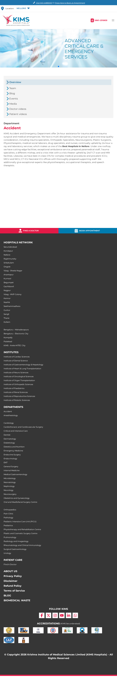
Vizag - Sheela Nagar (13, 270)
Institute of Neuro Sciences (16, 372)
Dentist (7, 435)
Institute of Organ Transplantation (19, 380)
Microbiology (10, 478)
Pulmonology (10, 537)
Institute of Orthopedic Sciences (18, 384)
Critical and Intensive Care (16, 431)
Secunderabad (10, 247)
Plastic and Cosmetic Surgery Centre (20, 533)
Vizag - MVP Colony (12, 294)
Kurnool (7, 278)
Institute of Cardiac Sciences (17, 357)
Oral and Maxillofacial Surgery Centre (20, 502)
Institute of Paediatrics (14, 388)
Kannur (7, 298)
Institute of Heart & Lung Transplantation (22, 368)
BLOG (7, 595)
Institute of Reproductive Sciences (19, 396)
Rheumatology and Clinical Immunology (22, 545)
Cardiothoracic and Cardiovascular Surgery (23, 427)
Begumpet (9, 282)
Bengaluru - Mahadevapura (16, 329)
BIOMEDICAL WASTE (17, 600)
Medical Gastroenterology (15, 474)
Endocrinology (10, 458)
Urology (7, 553)
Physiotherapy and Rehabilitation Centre (22, 529)
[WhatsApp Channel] (75, 615)
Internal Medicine (12, 470)
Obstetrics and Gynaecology (17, 498)
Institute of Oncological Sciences (19, 376)
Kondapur (8, 251)
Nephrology (9, 486)
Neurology (8, 490)
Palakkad (8, 341)
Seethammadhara (12, 306)
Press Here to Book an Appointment (70, 3)
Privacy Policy (13, 576)
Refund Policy (12, 585)
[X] (48, 615)
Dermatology (10, 439)
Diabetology (9, 443)
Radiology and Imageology (16, 541)
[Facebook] (41, 615)
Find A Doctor (10, 564)
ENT (5, 462)
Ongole (7, 267)
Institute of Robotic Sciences (17, 400)
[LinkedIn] (68, 615)
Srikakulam (9, 263)
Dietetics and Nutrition (14, 447)
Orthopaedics (10, 509)
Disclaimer (10, 581)
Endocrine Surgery (12, 454)
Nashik (7, 302)
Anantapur (9, 274)
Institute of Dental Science (16, 360)
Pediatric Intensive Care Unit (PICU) (20, 521)
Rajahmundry (10, 259)
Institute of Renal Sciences (16, 392)
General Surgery (11, 466)
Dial (44, 3)
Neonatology (10, 482)
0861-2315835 (101, 20)
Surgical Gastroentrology (15, 549)
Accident (8, 411)
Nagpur (7, 290)
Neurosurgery (10, 494)
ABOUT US (10, 571)
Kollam (7, 322)
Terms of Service (14, 590)
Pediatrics (8, 525)
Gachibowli (9, 286)
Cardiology (9, 423)
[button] (23, 8)
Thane (6, 318)
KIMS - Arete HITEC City (14, 345)
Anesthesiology (11, 415)
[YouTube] (62, 615)
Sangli (6, 314)
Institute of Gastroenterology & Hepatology (23, 364)
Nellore (7, 255)
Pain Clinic (8, 513)
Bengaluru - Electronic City (16, 333)
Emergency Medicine (13, 450)
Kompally (8, 337)
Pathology (8, 517)
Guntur (7, 310)
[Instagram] (55, 615)
